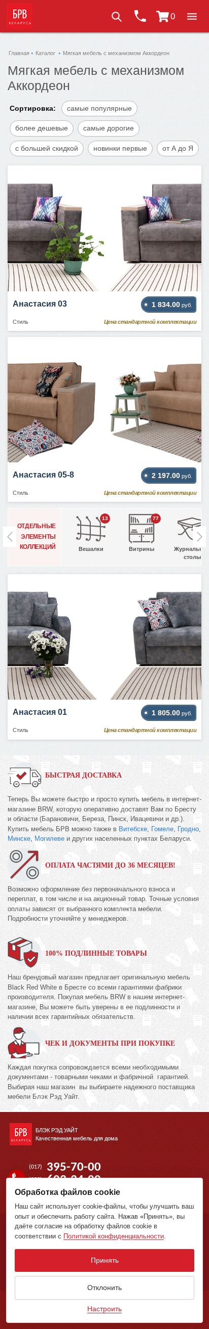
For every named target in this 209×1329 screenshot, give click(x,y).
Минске (19, 838)
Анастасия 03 (40, 303)
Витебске (133, 829)
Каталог (45, 53)
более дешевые (41, 128)
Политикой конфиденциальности (113, 1236)
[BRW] (19, 16)
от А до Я (177, 148)
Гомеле (162, 829)
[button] (192, 16)
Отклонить (104, 1287)
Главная (19, 53)
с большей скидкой (46, 148)
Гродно (188, 829)
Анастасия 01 (40, 712)
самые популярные (99, 108)
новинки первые (120, 148)
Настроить (104, 1309)
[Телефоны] (139, 16)
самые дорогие (108, 128)
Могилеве (49, 838)
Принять (105, 1260)
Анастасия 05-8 (43, 474)
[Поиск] (116, 16)
